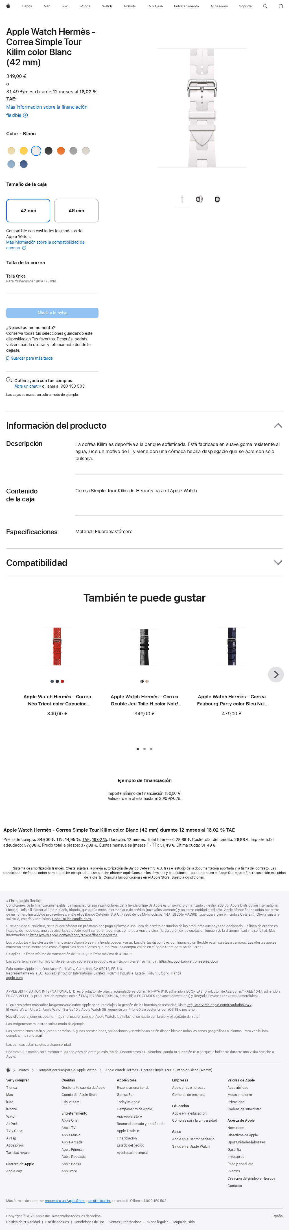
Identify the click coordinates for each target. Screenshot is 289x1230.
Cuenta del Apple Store (79, 1095)
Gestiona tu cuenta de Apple (83, 1088)
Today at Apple (128, 1102)
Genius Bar (125, 1095)
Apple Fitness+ (73, 1150)
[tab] (182, 200)
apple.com (14, 978)
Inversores (235, 1157)
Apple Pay (14, 1171)
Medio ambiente (239, 1095)
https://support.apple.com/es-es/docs (188, 961)
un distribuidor (99, 1201)
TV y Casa (14, 1131)
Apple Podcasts (74, 1157)
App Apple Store (129, 1117)
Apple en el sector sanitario (193, 1139)
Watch (24, 1070)
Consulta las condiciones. (72, 919)
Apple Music (71, 1135)
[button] (265, 6)
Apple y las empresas (188, 1088)
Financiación (127, 1138)
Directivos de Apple (242, 1135)
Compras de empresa (188, 1095)
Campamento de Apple (134, 1109)
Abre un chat (27, 386)
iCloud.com (70, 1102)
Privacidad (235, 1102)
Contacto (234, 1186)
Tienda (11, 1088)
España (277, 1216)
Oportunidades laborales (246, 1142)
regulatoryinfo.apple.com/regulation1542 (219, 1005)
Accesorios (15, 1145)
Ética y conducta (240, 1164)
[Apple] (8, 1069)
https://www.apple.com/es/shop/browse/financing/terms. (74, 935)
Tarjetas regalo (18, 1153)
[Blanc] (36, 151)
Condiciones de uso (89, 1222)
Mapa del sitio (183, 1222)
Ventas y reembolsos (125, 1222)
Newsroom (235, 1128)
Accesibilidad (237, 1088)
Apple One (70, 1120)
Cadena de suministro (244, 1109)
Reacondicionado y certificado (141, 1124)
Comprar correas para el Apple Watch (67, 1070)
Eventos (233, 1171)
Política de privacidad (23, 1222)
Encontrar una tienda (133, 1088)
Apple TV (69, 1128)
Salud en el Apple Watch (191, 1147)
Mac (9, 1095)
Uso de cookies (57, 1222)
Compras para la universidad (194, 1120)
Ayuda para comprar (133, 1153)
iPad (9, 1102)
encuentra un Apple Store (65, 1201)
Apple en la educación (189, 1113)
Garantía (234, 1150)
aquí (38, 1036)
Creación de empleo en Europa (251, 1178)
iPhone (11, 1109)
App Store (69, 1171)
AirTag (11, 1138)
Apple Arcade (72, 1142)
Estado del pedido (130, 1145)
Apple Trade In (128, 1131)
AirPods (12, 1124)
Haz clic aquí (16, 1017)
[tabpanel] (202, 107)
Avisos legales (157, 1222)
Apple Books (71, 1164)
